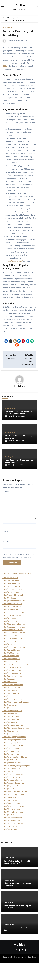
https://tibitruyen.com (10, 797)
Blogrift (31, 957)
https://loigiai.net (9, 771)
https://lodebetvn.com (11, 690)
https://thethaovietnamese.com (14, 792)
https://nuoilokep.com (10, 705)
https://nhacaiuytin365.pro (12, 638)
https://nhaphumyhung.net (12, 774)
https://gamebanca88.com (12, 670)
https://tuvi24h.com (10, 815)
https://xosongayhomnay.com (13, 627)
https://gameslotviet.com (12, 676)
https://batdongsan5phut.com (14, 725)
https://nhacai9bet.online (12, 699)
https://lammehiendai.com (12, 769)
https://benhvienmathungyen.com (15, 728)
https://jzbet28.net (9, 682)
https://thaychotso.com (11, 708)
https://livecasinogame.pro (12, 685)
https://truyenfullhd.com (12, 809)
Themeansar (19, 960)
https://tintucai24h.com (11, 800)
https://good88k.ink (9, 679)
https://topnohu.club (10, 610)
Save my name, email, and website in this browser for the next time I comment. (18, 555)
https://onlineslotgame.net (12, 589)
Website (6, 541)
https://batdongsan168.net (12, 722)
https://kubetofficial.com (11, 688)
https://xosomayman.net (11, 615)
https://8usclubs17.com (11, 583)
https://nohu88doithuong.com (14, 612)
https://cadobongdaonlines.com (14, 633)
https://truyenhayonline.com (13, 812)
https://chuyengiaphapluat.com (14, 737)
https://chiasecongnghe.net (13, 734)
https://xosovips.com (10, 644)
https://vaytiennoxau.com (12, 818)
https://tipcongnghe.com (12, 803)
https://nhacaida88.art (11, 659)
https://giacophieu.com (11, 754)
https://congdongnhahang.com (14, 740)
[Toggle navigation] (2, 6)
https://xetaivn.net (9, 829)
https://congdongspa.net (12, 743)
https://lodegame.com (10, 693)
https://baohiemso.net (10, 719)
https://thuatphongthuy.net (13, 795)
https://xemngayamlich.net (12, 823)
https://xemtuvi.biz (9, 826)
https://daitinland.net (10, 748)
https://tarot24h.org (10, 789)
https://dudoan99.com (11, 662)
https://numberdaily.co (11, 777)
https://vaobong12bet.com (12, 630)
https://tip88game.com (11, 653)
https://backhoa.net (10, 714)
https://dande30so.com (11, 650)
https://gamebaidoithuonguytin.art (15, 664)
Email (5, 532)
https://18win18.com (10, 578)
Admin (11, 41)
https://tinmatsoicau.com (12, 604)
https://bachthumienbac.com (13, 624)
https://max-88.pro (9, 696)
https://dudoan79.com (10, 656)
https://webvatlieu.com (11, 821)
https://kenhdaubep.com (11, 763)
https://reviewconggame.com (13, 601)
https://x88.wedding (10, 618)
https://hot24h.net (9, 760)
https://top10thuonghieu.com (13, 806)
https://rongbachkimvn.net (12, 595)
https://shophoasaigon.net (12, 780)
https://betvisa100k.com (11, 731)
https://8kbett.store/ (14, 261)
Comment (7, 492)
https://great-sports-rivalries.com (15, 757)
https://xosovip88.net (10, 592)
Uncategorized (8, 27)
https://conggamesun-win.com (14, 647)
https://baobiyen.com (10, 717)
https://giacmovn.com (10, 751)
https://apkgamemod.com (12, 711)
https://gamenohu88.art (11, 673)
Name (5, 522)
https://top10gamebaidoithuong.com (16, 702)
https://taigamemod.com (11, 786)
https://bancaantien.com (11, 607)
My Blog (20, 5)
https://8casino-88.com (11, 581)
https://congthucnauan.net (12, 745)
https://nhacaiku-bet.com (12, 667)
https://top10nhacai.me (11, 586)
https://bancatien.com (11, 621)
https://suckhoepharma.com (13, 783)
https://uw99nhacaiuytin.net (13, 636)
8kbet (5, 66)
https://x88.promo (9, 641)
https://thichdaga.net (10, 598)
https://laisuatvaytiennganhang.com (16, 766)
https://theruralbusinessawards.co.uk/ (17, 573)
